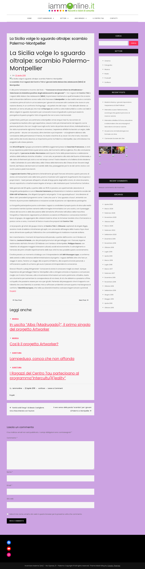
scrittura (41, 388)
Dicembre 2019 (110, 239)
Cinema (107, 61)
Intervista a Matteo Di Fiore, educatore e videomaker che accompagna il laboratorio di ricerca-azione (118, 123)
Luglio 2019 (108, 252)
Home (29, 18)
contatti (114, 18)
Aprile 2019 (108, 256)
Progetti (13, 291)
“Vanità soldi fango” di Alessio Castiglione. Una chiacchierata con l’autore (27, 409)
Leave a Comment (55, 388)
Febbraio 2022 (110, 230)
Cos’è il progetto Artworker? (34, 343)
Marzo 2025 (109, 226)
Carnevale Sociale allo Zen (114, 138)
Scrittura (16, 353)
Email (9, 485)
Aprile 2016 (108, 303)
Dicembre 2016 (110, 277)
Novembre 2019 (110, 243)
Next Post (82, 300)
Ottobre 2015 (109, 308)
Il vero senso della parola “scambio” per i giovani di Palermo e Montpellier (72, 409)
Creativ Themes (113, 566)
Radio (107, 74)
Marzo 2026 (109, 209)
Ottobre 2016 (109, 286)
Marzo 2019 (109, 260)
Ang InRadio (80, 18)
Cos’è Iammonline (45, 18)
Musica (15, 319)
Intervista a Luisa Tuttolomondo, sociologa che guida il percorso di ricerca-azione (117, 113)
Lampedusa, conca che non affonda (42, 358)
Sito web (10, 499)
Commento (12, 438)
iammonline (17, 388)
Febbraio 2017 (110, 273)
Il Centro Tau (98, 18)
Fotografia (108, 65)
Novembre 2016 (110, 282)
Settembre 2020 (110, 234)
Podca (107, 78)
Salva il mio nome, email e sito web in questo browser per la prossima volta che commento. (45, 514)
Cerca (118, 36)
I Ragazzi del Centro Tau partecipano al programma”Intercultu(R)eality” (44, 376)
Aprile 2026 (109, 204)
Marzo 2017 (109, 269)
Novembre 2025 (110, 217)
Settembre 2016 (110, 290)
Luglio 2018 (108, 265)
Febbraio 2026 (110, 213)
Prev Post (18, 300)
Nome (10, 472)
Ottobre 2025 (109, 222)
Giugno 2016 (109, 295)
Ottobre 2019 (109, 247)
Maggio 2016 (109, 299)
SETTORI (63, 18)
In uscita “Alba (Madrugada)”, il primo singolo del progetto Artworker (50, 327)
